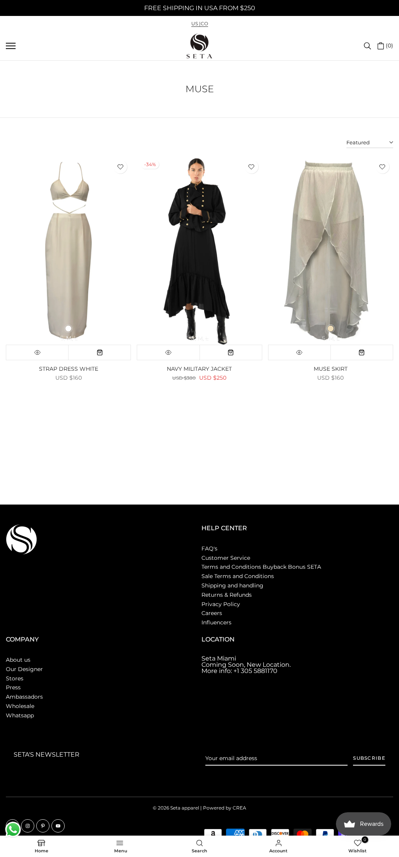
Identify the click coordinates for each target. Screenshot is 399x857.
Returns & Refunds (226, 594)
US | (196, 23)
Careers (211, 613)
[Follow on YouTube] (58, 825)
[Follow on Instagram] (27, 825)
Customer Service (225, 557)
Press (13, 687)
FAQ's (209, 548)
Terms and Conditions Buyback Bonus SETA (261, 566)
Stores (14, 678)
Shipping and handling (232, 585)
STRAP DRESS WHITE (68, 368)
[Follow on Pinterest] (42, 825)
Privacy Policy (220, 604)
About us (18, 659)
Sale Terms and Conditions (237, 576)
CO (204, 23)
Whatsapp (20, 715)
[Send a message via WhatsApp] (13, 829)
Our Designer (24, 669)
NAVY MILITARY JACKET (199, 368)
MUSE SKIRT (331, 368)
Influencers (216, 622)
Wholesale (20, 706)
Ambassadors (24, 696)
